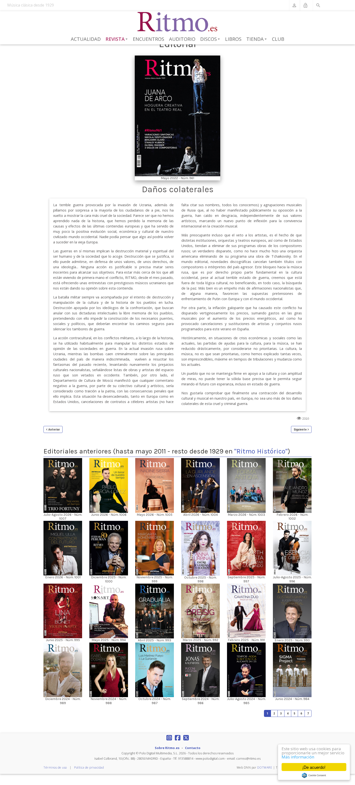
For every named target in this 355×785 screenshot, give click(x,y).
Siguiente (300, 429)
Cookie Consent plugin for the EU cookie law (314, 775)
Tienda (257, 39)
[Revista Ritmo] (177, 22)
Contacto (192, 748)
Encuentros (148, 39)
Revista (117, 39)
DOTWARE (264, 767)
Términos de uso (55, 767)
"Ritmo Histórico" (261, 451)
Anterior (54, 429)
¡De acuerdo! (314, 767)
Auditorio (182, 39)
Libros (233, 39)
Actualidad (86, 39)
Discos (210, 39)
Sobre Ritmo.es (167, 748)
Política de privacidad (89, 767)
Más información (298, 757)
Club (278, 39)
